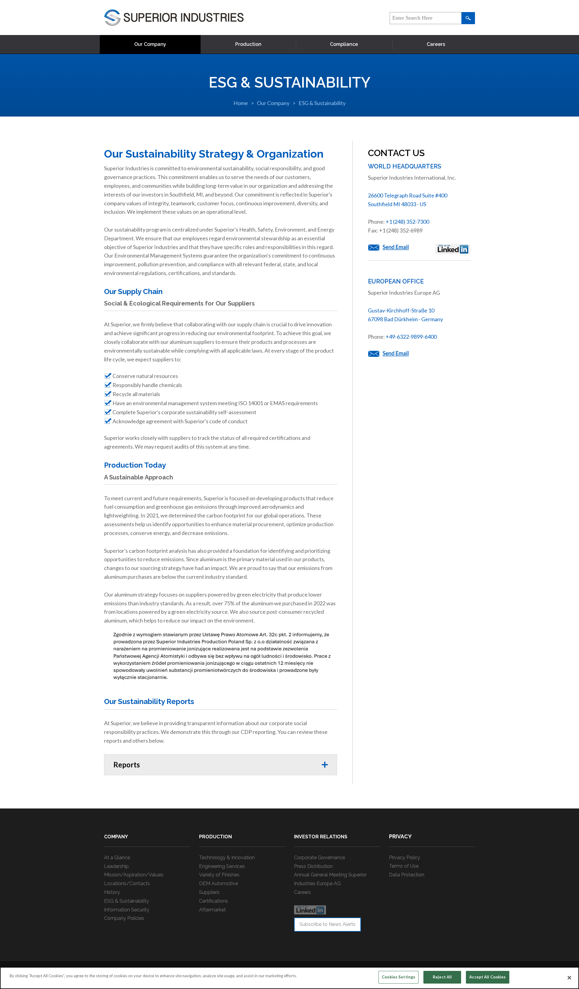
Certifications (213, 901)
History (112, 892)
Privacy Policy (404, 857)
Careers (436, 44)
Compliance (344, 44)
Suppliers (209, 892)
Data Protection (406, 875)
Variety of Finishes (219, 875)
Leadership (116, 866)
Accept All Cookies (487, 977)
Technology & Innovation (227, 857)
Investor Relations (320, 837)
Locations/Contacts (127, 883)
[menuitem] (150, 44)
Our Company (150, 44)
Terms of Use (404, 866)
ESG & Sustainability (322, 103)
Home (240, 103)
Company (116, 837)
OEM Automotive (218, 883)
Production (248, 44)
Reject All (442, 977)
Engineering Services (222, 866)
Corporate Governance (319, 857)
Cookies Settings (398, 977)
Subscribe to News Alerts (327, 924)
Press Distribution (313, 866)
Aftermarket (212, 910)
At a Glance (117, 857)
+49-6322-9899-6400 (411, 336)
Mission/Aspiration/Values (133, 875)
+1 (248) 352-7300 (407, 221)
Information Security (126, 910)
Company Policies (124, 918)
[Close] (569, 977)
